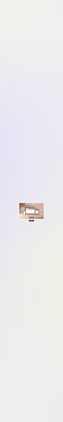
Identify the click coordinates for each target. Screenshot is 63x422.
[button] (31, 220)
